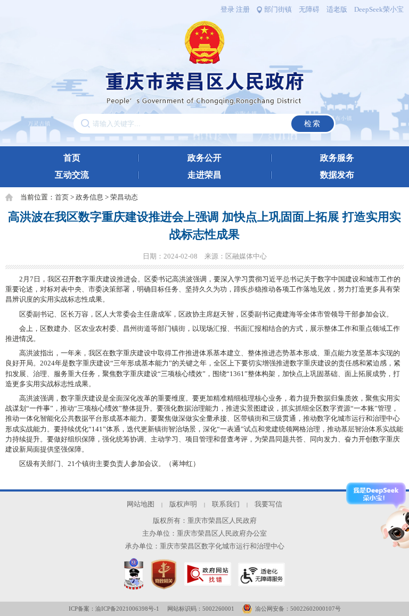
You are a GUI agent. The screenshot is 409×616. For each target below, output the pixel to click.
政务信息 (89, 197)
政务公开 (204, 157)
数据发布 (337, 174)
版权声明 (183, 504)
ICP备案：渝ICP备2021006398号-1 (114, 608)
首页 (71, 157)
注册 (243, 9)
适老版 (336, 9)
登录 (227, 9)
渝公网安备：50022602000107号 (298, 608)
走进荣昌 (204, 174)
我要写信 (268, 504)
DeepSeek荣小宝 (379, 9)
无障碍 (309, 9)
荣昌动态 (124, 197)
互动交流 (72, 174)
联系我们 (226, 504)
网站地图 (140, 504)
